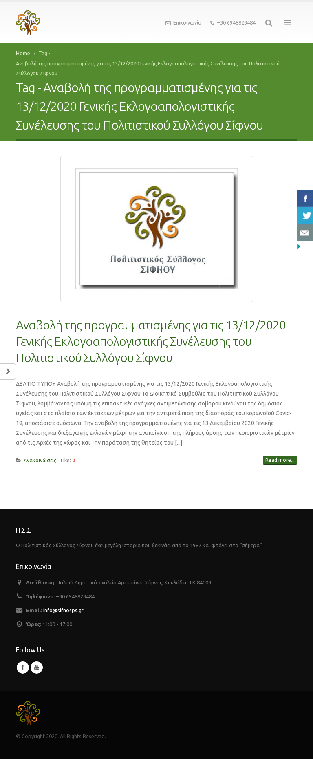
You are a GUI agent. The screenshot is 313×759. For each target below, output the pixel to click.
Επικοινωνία (187, 22)
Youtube (37, 667)
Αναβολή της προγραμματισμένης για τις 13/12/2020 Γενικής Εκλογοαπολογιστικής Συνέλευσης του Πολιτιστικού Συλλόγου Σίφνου (151, 341)
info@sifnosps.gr (63, 610)
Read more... (280, 460)
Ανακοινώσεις (40, 460)
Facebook (23, 667)
